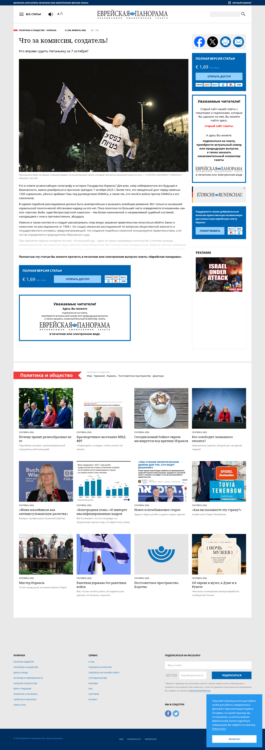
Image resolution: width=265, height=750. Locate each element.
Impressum (150, 739)
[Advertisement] (220, 319)
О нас (92, 661)
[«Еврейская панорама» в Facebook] (168, 713)
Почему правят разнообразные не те (45, 439)
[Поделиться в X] (212, 41)
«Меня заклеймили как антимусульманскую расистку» (43, 512)
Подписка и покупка (100, 667)
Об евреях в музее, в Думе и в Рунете (214, 585)
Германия (99, 375)
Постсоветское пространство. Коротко (156, 585)
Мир (89, 375)
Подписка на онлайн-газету (104, 672)
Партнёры (94, 694)
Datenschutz (134, 739)
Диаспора (158, 375)
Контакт (93, 699)
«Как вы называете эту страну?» (217, 510)
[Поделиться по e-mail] (238, 41)
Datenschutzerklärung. (200, 690)
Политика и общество (32, 30)
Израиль (51, 30)
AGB (121, 739)
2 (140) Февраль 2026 (75, 30)
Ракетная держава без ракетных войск (101, 585)
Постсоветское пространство (134, 375)
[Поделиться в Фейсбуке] (199, 41)
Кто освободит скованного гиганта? (212, 439)
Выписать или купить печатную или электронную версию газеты (51, 2)
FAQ (90, 688)
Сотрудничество (98, 678)
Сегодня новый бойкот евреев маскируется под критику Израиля (161, 439)
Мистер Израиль (32, 583)
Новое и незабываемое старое (157, 510)
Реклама (93, 683)
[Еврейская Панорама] (132, 14)
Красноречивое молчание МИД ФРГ (101, 439)
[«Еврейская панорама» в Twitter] (176, 713)
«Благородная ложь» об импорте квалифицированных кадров (102, 512)
